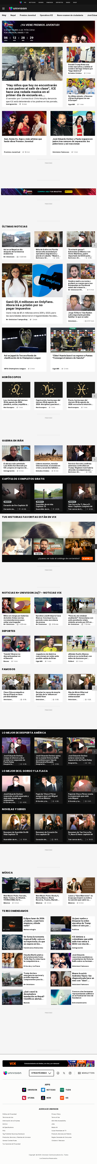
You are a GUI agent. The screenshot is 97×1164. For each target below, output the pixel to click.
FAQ (4, 1131)
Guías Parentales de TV (59, 1131)
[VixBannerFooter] (48, 1063)
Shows (41, 2)
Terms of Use (56, 1117)
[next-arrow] (94, 245)
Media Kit (55, 1127)
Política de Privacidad (10, 1114)
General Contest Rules (10, 1140)
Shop (75, 2)
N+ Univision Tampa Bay (17, 320)
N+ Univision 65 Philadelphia (75, 290)
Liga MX (71, 104)
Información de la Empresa (11, 1121)
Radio (68, 2)
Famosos (49, 2)
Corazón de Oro (9, 509)
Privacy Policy (56, 1114)
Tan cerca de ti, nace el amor (75, 509)
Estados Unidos (75, 73)
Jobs (53, 1124)
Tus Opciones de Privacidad (11, 1144)
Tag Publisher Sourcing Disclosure (14, 1134)
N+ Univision (9, 257)
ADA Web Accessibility (59, 1121)
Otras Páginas (39, 1073)
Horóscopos (9, 407)
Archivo (5, 1124)
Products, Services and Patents (61, 1134)
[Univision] (18, 8)
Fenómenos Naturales (33, 948)
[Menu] (3, 8)
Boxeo (6, 661)
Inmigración (11, 104)
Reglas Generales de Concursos (61, 1137)
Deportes (59, 2)
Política (75, 930)
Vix (25, 2)
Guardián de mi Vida (43, 509)
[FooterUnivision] (12, 1073)
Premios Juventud (12, 152)
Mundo (27, 1003)
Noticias (32, 2)
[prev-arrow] (0, 547)
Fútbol (71, 661)
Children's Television (58, 1140)
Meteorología (30, 930)
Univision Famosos (61, 152)
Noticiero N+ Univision (41, 258)
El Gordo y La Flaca (9, 802)
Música (7, 903)
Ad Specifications (8, 1127)
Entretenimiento (79, 1003)
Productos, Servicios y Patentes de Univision (17, 1137)
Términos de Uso (8, 1117)
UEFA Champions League (15, 369)
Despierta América (8, 764)
